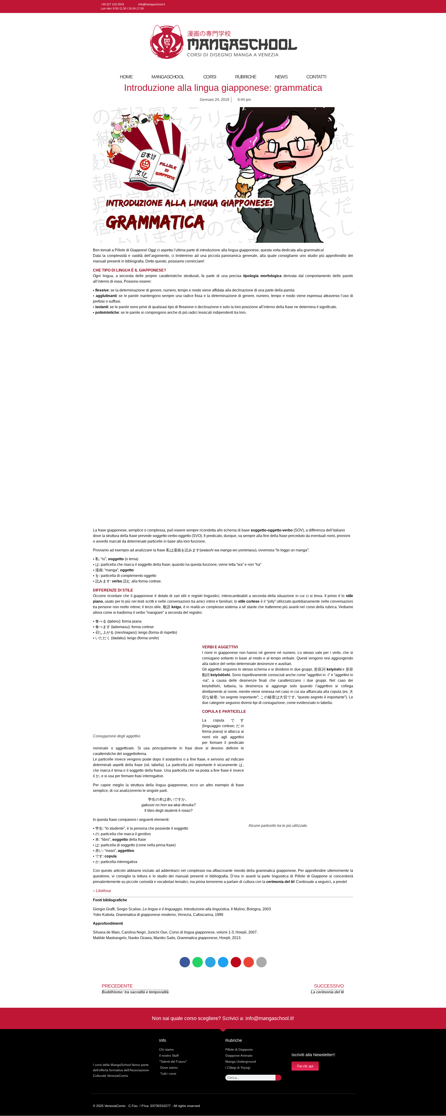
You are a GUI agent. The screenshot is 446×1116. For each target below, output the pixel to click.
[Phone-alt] (351, 1106)
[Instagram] (342, 6)
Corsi (209, 76)
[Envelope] (342, 1106)
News (281, 76)
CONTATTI (316, 76)
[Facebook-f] (334, 6)
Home (126, 76)
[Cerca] (278, 1078)
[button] (185, 962)
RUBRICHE (245, 76)
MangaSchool (167, 76)
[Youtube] (350, 6)
